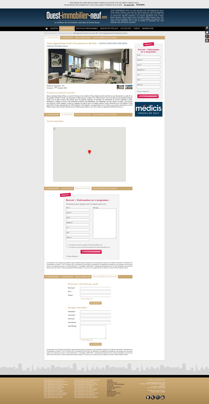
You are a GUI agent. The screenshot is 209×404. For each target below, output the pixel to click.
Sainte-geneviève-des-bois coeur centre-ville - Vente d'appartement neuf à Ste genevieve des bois (100, 33)
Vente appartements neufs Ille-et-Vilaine (85, 383)
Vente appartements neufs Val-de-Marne (55, 394)
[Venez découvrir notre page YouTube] (162, 399)
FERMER (140, 5)
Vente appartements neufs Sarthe (83, 387)
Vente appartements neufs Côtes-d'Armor (55, 381)
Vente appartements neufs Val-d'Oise (84, 394)
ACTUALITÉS (125, 28)
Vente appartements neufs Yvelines (53, 390)
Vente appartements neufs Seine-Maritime (85, 397)
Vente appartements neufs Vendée (53, 391)
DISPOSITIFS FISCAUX (109, 28)
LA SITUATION (67, 38)
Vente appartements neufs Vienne (53, 397)
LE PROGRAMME (52, 38)
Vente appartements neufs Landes (53, 396)
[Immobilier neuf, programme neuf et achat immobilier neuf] (76, 25)
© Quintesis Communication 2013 (156, 380)
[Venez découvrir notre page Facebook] (148, 399)
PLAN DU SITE (111, 394)
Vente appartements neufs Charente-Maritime (86, 380)
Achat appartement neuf (65, 33)
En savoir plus (129, 5)
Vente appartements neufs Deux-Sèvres (85, 390)
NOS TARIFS (110, 396)
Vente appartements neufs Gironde (53, 383)
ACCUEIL (110, 380)
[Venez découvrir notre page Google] (157, 399)
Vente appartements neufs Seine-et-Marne (85, 388)
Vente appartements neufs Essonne (83, 391)
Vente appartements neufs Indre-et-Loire (85, 396)
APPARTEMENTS (67, 28)
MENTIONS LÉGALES (113, 393)
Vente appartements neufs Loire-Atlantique (56, 384)
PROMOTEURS (148, 28)
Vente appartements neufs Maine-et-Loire (85, 384)
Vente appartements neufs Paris (52, 388)
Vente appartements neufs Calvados (54, 380)
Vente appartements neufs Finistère (84, 381)
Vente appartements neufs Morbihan (54, 387)
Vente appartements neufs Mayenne (84, 385)
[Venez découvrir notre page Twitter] (152, 399)
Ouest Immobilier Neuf (50, 33)
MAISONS (54, 28)
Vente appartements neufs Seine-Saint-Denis (86, 393)
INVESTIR (110, 385)
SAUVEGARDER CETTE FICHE (105, 38)
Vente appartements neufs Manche (53, 385)
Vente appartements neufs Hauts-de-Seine (55, 393)
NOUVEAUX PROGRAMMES (87, 28)
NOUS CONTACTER (82, 38)
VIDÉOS (137, 28)
